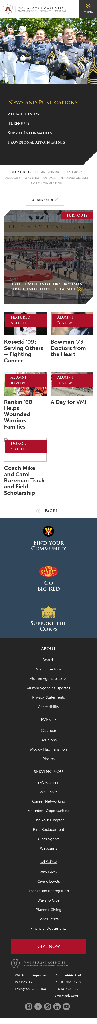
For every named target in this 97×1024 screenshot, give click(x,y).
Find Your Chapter (48, 820)
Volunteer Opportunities (48, 810)
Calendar (48, 730)
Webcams (48, 848)
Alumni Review (24, 114)
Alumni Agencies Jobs (48, 678)
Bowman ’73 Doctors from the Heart (68, 348)
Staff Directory (48, 669)
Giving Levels (48, 881)
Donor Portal (48, 919)
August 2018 (42, 200)
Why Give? (49, 872)
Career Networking (48, 801)
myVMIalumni (48, 782)
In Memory (73, 172)
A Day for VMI (68, 402)
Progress (12, 178)
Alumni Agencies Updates (48, 688)
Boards (48, 660)
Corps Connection (46, 183)
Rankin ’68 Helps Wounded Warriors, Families (18, 414)
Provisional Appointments (36, 142)
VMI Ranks (48, 792)
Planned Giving (48, 909)
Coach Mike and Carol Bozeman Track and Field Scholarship (24, 480)
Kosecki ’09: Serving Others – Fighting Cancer (23, 351)
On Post (50, 178)
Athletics (32, 178)
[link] (88, 9)
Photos (49, 758)
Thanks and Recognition (48, 891)
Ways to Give (48, 900)
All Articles (21, 172)
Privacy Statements (48, 697)
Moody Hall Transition (48, 749)
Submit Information (30, 133)
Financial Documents (48, 928)
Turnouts (18, 123)
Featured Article (74, 178)
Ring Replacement (48, 829)
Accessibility (48, 707)
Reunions (49, 740)
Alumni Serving (48, 172)
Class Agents (48, 839)
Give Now (48, 946)
